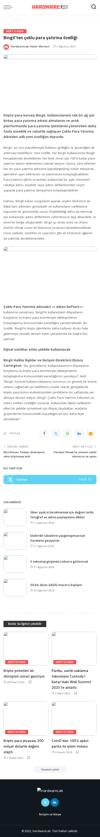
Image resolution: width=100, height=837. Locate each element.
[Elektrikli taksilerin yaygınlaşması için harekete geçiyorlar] (15, 541)
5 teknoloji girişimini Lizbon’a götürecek (59, 561)
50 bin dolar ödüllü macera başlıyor (56, 584)
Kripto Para (15, 31)
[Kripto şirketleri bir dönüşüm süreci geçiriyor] (25, 649)
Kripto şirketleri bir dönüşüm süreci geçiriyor (24, 673)
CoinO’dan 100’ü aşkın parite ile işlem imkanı (70, 743)
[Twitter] (55, 433)
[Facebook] (44, 433)
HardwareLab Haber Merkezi (30, 46)
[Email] (90, 433)
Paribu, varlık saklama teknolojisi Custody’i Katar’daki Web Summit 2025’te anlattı (71, 679)
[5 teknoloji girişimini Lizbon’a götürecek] (15, 564)
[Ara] (94, 7)
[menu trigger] (9, 7)
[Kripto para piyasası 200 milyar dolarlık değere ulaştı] (25, 718)
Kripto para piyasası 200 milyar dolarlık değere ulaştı (23, 746)
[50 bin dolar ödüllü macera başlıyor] (15, 587)
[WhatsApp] (67, 433)
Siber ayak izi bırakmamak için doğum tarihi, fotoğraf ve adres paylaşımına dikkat (62, 514)
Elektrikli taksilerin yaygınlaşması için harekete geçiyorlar (57, 538)
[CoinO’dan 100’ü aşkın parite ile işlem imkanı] (74, 718)
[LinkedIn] (54, 802)
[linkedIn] (79, 433)
